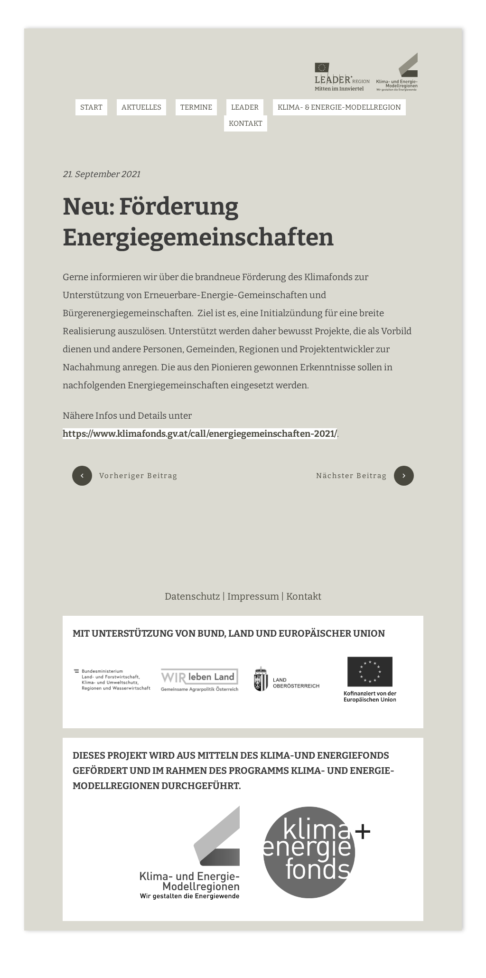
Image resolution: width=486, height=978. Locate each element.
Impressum (253, 596)
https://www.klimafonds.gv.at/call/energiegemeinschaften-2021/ (200, 433)
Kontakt (303, 596)
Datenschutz (193, 596)
